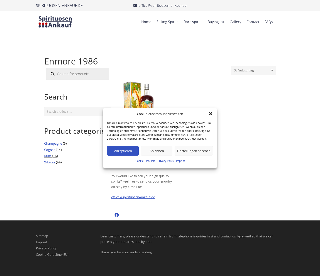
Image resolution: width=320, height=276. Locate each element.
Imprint (180, 160)
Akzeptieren (123, 151)
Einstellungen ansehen (194, 151)
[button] (211, 114)
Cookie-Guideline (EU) (52, 254)
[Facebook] (116, 215)
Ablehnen (157, 151)
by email (244, 236)
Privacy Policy (166, 160)
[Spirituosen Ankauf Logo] (55, 21)
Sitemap (42, 236)
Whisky (49, 162)
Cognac (49, 149)
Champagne (53, 143)
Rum (47, 156)
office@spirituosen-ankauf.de (133, 197)
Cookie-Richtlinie (145, 160)
